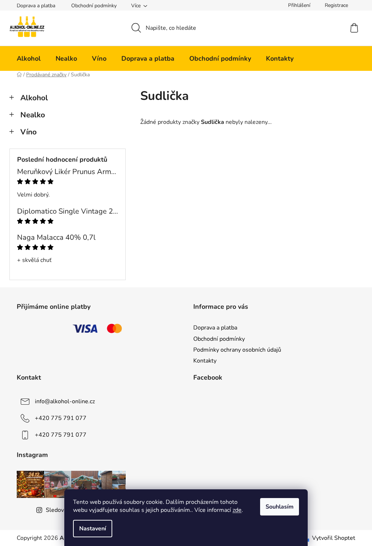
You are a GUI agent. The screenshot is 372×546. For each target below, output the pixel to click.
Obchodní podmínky (94, 5)
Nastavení (92, 529)
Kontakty (205, 361)
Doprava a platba (36, 5)
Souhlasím (280, 507)
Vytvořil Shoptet (333, 538)
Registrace (336, 5)
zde (237, 510)
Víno (28, 132)
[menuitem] (28, 58)
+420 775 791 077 (60, 418)
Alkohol (34, 98)
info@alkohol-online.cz (65, 401)
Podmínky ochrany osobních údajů (237, 350)
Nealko (32, 115)
